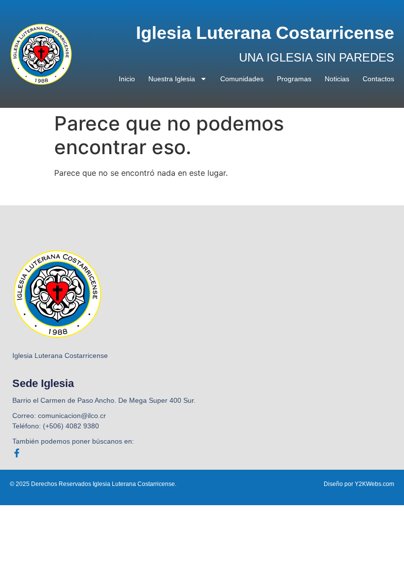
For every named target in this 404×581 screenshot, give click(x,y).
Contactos (378, 79)
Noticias (337, 79)
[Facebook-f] (16, 453)
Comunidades (242, 79)
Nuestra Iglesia (171, 79)
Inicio (127, 79)
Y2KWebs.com (374, 484)
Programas (294, 79)
